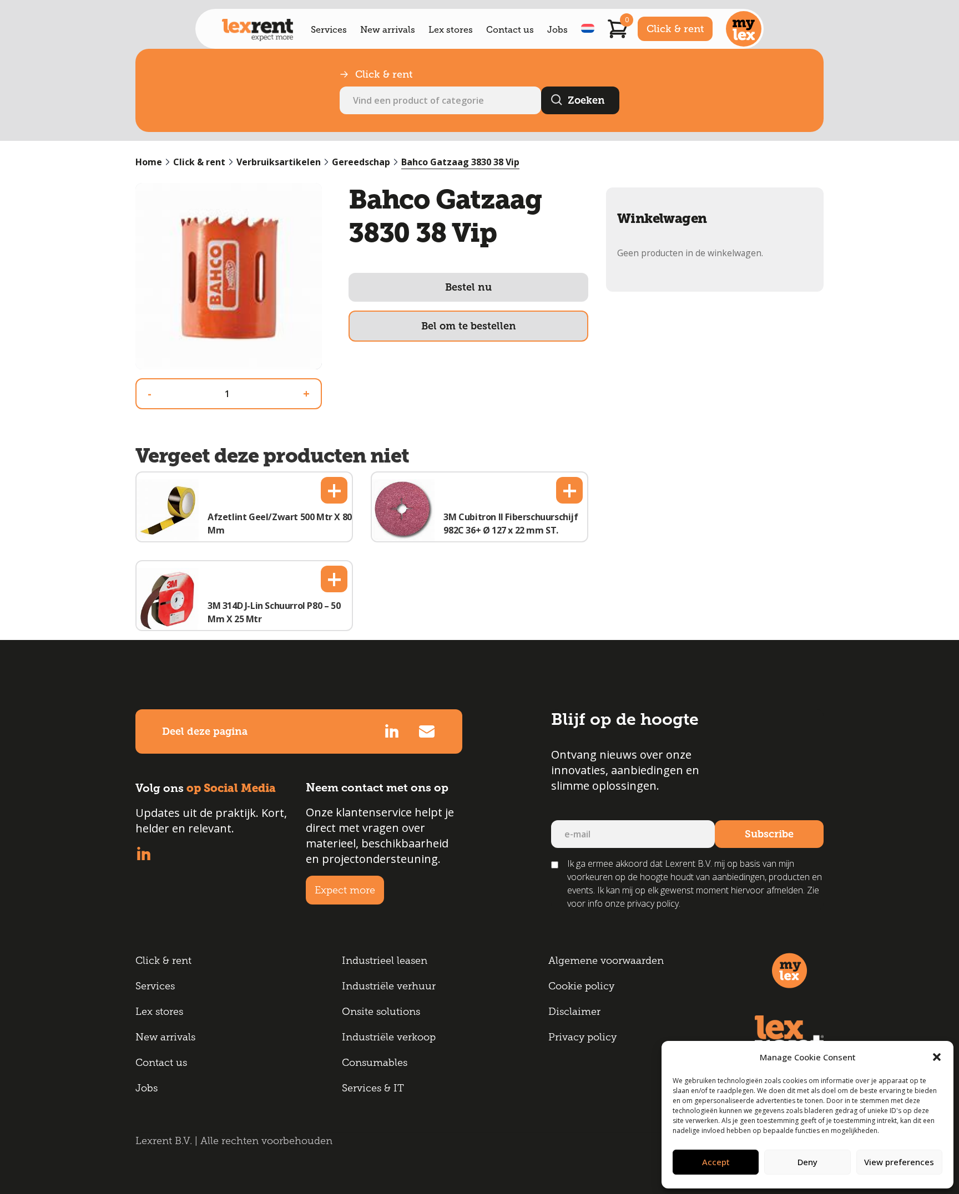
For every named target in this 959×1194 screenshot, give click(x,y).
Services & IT (373, 1088)
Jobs (557, 30)
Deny (807, 1161)
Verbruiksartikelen (278, 162)
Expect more (345, 890)
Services (329, 30)
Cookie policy (581, 986)
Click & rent (675, 28)
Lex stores (450, 30)
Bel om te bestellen (468, 326)
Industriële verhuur (389, 986)
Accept (716, 1161)
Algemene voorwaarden (606, 960)
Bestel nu (468, 287)
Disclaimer (574, 1011)
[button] (936, 1057)
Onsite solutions (381, 1011)
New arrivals (387, 30)
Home (148, 162)
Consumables (374, 1062)
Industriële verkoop (389, 1037)
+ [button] (334, 490)
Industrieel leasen (384, 960)
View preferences (899, 1161)
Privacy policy (582, 1037)
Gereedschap (361, 162)
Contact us (510, 30)
